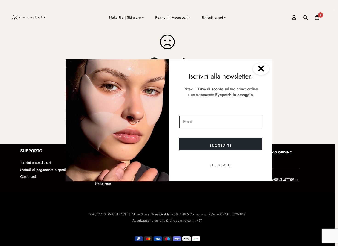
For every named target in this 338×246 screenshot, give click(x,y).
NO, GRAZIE (220, 165)
